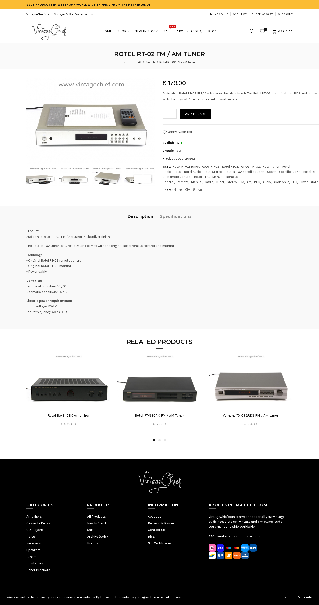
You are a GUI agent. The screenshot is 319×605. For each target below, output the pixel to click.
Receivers (33, 543)
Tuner (220, 182)
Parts (30, 537)
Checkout (285, 14)
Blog (151, 537)
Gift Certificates (160, 543)
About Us (155, 517)
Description (140, 216)
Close (284, 597)
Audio (267, 182)
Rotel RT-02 (210, 167)
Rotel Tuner (271, 167)
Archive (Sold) (97, 537)
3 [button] (165, 440)
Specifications (290, 172)
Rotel (178, 151)
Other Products (38, 570)
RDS (257, 182)
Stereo (232, 182)
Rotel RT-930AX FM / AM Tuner (159, 415)
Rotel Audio (192, 172)
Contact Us (156, 530)
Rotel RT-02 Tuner (186, 167)
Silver (304, 182)
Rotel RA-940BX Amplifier (68, 415)
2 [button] (159, 440)
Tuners (31, 557)
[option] (41, 176)
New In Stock (97, 523)
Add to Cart (195, 114)
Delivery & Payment (163, 523)
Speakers (33, 550)
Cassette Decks (38, 523)
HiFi (294, 182)
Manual (196, 182)
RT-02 (245, 167)
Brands (92, 543)
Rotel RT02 (230, 167)
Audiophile (281, 182)
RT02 (256, 167)
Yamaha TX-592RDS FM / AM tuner (250, 415)
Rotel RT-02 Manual (208, 177)
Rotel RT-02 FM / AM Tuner (177, 62)
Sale (90, 530)
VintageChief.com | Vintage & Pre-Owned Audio (59, 14)
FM (241, 182)
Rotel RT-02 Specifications (244, 172)
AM (249, 182)
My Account (219, 14)
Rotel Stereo (212, 172)
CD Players (34, 530)
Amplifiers (34, 517)
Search (150, 62)
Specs (271, 172)
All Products (96, 517)
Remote (182, 182)
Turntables (34, 563)
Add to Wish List (180, 132)
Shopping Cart (262, 14)
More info (305, 597)
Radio (209, 182)
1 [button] (154, 440)
